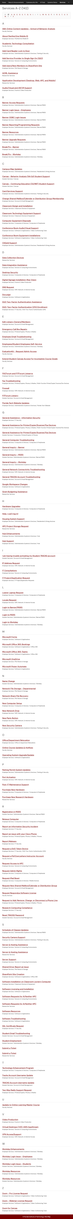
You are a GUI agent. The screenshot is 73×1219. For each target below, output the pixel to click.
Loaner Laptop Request (12, 592)
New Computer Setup (12, 703)
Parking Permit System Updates (16, 770)
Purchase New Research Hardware (17, 797)
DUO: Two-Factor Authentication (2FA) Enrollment (24, 307)
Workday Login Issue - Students (16, 1164)
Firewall (5, 388)
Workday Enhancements (13, 1149)
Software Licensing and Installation (18, 989)
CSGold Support (9, 243)
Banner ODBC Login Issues (14, 117)
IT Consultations (9, 570)
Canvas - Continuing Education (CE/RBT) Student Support (28, 184)
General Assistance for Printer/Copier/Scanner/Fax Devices (29, 425)
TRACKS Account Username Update (18, 1082)
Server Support (9, 959)
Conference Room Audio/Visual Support (20, 228)
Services (62, 2)
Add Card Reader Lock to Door (16, 51)
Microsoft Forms (9, 637)
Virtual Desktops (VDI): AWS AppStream (20, 1127)
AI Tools (42, 2)
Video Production (10, 1119)
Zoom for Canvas (9, 1208)
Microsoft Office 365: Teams (15, 652)
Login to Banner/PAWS (12, 607)
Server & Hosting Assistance (15, 945)
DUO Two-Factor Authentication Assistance (22, 302)
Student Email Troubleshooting (16, 1033)
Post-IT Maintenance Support (15, 784)
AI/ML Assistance (10, 73)
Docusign (6, 294)
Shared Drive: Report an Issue (15, 967)
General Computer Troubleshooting (18, 440)
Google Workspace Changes (15, 484)
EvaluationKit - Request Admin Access (19, 351)
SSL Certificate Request (13, 1026)
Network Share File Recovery (15, 696)
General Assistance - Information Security (21, 418)
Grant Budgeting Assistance (14, 491)
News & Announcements (16, 2)
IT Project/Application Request (16, 578)
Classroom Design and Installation (17, 206)
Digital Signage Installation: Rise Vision (19, 280)
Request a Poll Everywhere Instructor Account (23, 856)
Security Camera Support (13, 937)
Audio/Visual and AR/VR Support (17, 88)
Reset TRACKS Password (13, 915)
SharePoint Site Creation (13, 974)
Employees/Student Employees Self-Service (22, 344)
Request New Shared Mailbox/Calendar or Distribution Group (29, 885)
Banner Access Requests (13, 102)
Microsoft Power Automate (14, 666)
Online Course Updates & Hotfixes (17, 747)
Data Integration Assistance (14, 265)
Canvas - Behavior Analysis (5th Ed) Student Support (26, 176)
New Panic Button (10, 718)
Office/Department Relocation (16, 740)
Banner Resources (10, 132)
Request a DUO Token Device (15, 848)
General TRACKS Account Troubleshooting (21, 477)
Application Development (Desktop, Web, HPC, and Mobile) (29, 80)
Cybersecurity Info (32, 2)
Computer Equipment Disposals (16, 221)
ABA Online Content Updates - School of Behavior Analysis (28, 29)
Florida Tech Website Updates (15, 403)
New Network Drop (10, 711)
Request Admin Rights (12, 871)
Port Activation (9, 777)
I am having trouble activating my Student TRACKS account (28, 556)
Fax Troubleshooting (11, 381)
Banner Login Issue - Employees (16, 110)
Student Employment (11, 1041)
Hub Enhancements (11, 533)
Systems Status (52, 2)
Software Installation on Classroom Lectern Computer (26, 981)
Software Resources (11, 1011)
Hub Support (8, 541)
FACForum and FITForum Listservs (17, 373)
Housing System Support (13, 519)
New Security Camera (12, 725)
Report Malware (9, 841)
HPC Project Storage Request (15, 526)
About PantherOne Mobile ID (15, 36)
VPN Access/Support (11, 1134)
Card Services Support (12, 191)
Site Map (47, 1217)
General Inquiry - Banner (13, 447)
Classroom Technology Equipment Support (21, 213)
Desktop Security (10, 272)
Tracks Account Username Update (17, 1075)
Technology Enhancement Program (18, 1068)
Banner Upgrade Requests (14, 139)
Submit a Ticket (9, 1048)
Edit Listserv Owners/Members (16, 322)
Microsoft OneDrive (11, 659)
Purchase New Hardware (13, 789)
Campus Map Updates (12, 169)
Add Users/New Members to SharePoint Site (22, 65)
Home (4, 2)
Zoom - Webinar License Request (17, 1201)
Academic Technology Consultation (18, 43)
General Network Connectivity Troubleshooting (23, 469)
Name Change (8, 681)
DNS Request (8, 287)
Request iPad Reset (10, 878)
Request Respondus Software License (19, 893)
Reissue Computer (10, 819)
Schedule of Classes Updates (15, 930)
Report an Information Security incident (20, 826)
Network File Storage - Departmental (19, 688)
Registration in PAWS (11, 812)
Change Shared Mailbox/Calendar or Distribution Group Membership (33, 198)
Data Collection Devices (13, 257)
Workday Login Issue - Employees (17, 1156)
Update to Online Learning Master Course (21, 1105)
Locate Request (9, 600)
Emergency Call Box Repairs (14, 329)
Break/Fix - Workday (11, 154)
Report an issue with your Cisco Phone (19, 834)
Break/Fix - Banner (10, 147)
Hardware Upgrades (11, 506)
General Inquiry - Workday (14, 462)
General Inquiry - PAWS (12, 455)
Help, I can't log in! (10, 514)
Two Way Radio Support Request (17, 1090)
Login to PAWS (8, 615)
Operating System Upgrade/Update (18, 755)
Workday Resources (11, 1171)
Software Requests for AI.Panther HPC (19, 996)
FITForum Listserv (10, 395)
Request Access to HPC (12, 863)
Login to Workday (10, 622)
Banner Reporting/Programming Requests (21, 125)
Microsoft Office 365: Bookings (16, 644)
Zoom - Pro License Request (15, 1193)
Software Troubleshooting (14, 1018)
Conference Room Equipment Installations (21, 235)
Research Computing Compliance (17, 908)
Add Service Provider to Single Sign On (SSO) (22, 58)
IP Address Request (11, 563)
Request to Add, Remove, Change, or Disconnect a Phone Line (30, 900)
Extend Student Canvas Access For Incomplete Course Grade (30, 359)
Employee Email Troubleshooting (16, 336)
